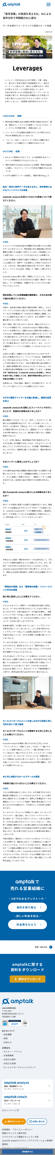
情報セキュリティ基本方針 (14, 1133)
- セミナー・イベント (12, 1051)
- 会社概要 (7, 1034)
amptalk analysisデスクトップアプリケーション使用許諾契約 (27, 1142)
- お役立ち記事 (9, 1063)
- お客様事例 (8, 1055)
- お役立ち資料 (9, 1059)
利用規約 (6, 1129)
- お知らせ (7, 1042)
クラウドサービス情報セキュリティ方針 (20, 1136)
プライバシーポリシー (22, 1129)
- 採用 (5, 1038)
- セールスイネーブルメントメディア (19, 1067)
